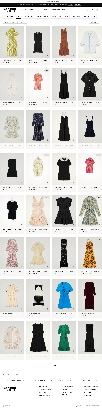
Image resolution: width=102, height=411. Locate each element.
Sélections (22, 9)
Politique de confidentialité (66, 395)
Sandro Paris (87, 395)
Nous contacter (43, 392)
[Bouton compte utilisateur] (87, 10)
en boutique (78, 4)
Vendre (46, 9)
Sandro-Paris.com (55, 1)
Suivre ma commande (45, 395)
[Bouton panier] (97, 10)
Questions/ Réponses (45, 389)
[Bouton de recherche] (92, 10)
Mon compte (87, 392)
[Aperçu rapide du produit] (21, 55)
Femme (31, 9)
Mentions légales (67, 392)
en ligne (70, 4)
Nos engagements (58, 9)
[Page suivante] (58, 365)
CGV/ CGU (64, 389)
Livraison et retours (90, 389)
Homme (39, 9)
